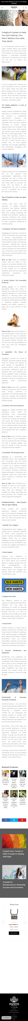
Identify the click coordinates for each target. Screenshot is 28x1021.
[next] (25, 922)
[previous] (3, 922)
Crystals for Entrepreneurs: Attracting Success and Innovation (14, 885)
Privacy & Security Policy (14, 1012)
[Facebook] (11, 1007)
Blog (14, 1019)
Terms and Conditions (14, 1010)
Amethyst (5, 233)
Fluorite (5, 410)
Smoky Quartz (7, 287)
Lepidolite (5, 358)
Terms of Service (14, 1016)
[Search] (23, 7)
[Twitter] (14, 1007)
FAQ (14, 1014)
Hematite (6, 457)
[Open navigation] (2, 7)
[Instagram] (13, 1007)
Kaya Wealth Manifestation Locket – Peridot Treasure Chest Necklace (14, 924)
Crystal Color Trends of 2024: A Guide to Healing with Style (13, 854)
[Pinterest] (16, 1007)
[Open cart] (26, 7)
